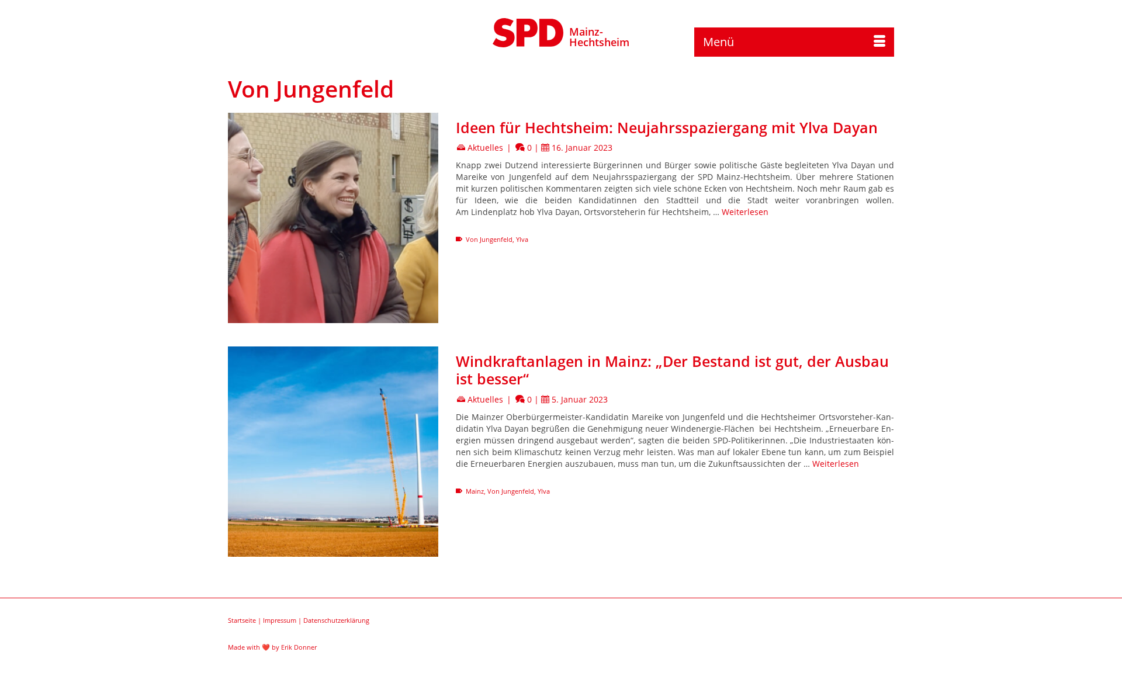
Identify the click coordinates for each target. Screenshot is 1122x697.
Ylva (522, 239)
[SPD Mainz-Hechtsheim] (528, 31)
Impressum (279, 620)
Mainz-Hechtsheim (599, 36)
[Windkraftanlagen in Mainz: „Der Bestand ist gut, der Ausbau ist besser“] (333, 451)
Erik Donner (299, 647)
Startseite (242, 620)
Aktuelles (485, 147)
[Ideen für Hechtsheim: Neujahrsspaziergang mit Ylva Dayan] (333, 218)
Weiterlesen (745, 211)
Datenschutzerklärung (336, 620)
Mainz (475, 491)
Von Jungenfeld (489, 239)
